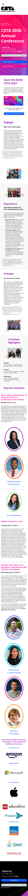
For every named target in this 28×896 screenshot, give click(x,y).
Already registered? (6, 57)
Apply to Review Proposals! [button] (14, 114)
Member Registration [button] (9, 62)
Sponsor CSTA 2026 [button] (8, 66)
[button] (3, 4)
